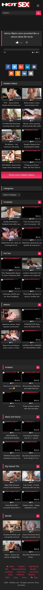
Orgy (16, 577)
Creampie (9, 572)
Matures (31, 575)
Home (11, 566)
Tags (35, 577)
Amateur (21, 566)
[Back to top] (35, 583)
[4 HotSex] (17, 5)
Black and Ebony (19, 569)
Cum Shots (33, 572)
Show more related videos (21, 175)
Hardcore (20, 575)
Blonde (33, 569)
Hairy (10, 575)
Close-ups (21, 572)
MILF (8, 577)
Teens (24, 577)
